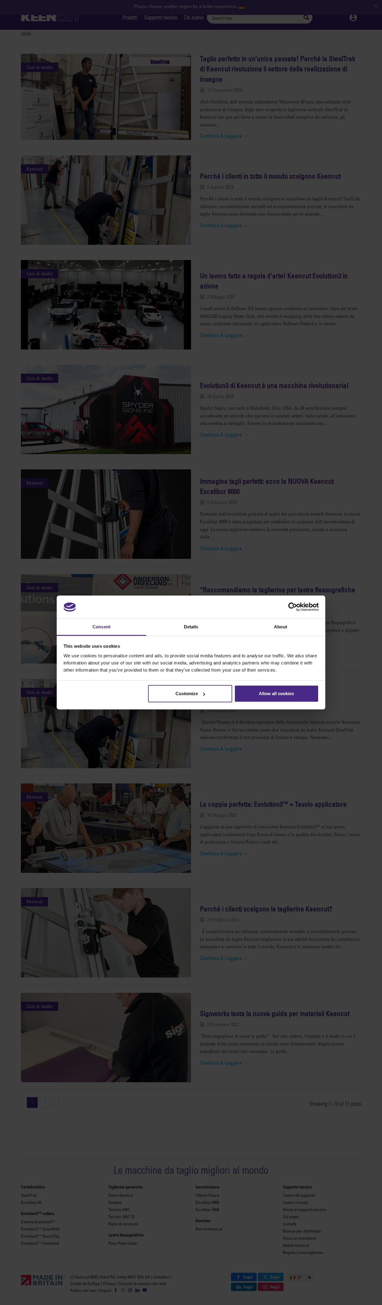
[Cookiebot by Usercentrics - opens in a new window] (293, 606)
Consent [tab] (101, 626)
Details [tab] (191, 626)
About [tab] (280, 626)
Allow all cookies (276, 693)
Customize (186, 693)
